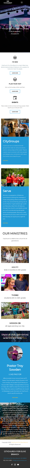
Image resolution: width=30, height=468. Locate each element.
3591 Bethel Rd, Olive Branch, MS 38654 (15, 458)
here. (24, 338)
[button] (22, 2)
